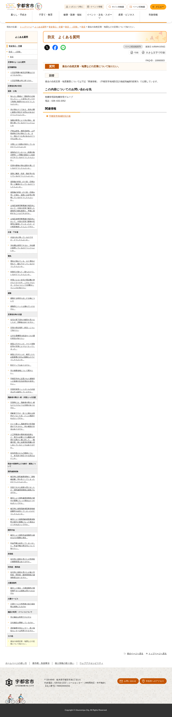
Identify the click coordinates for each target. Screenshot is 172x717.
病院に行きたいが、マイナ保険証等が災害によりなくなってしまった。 (22, 346)
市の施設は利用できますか (20, 617)
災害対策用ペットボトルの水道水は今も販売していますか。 (22, 390)
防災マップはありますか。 (20, 365)
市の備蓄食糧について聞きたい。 (21, 372)
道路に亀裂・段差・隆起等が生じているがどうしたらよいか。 (22, 175)
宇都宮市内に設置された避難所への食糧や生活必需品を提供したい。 (22, 381)
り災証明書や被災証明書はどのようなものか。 (22, 73)
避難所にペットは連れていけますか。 (22, 307)
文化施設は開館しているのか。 (22, 623)
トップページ (26, 27)
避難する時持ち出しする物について (22, 299)
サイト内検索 (118, 7)
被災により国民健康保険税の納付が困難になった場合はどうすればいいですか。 (22, 500)
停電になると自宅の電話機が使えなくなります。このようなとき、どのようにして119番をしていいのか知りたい (22, 284)
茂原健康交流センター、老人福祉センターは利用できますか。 (22, 629)
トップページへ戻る (157, 653)
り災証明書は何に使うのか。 (21, 81)
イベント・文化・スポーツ (99, 16)
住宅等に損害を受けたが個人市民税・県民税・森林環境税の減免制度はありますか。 (22, 575)
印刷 (136, 52)
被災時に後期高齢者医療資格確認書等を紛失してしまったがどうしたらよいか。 (22, 511)
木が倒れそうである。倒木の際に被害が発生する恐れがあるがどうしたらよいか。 (22, 112)
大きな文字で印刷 (155, 52)
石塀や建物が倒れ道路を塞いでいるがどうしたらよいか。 (22, 166)
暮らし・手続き (19, 14)
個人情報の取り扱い (64, 663)
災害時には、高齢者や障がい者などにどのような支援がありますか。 (22, 405)
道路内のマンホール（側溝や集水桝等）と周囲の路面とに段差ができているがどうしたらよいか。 (22, 156)
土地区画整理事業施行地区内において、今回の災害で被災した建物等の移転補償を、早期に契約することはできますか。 (22, 209)
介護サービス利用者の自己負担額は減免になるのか (22, 605)
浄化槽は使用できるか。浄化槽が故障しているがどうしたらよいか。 (22, 248)
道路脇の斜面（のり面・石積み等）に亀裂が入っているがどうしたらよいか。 (22, 184)
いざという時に (76, 7)
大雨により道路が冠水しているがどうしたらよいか (22, 145)
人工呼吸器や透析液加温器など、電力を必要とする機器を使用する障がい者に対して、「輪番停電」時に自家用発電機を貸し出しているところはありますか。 (22, 441)
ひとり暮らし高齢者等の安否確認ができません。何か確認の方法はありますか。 (22, 426)
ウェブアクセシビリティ (91, 663)
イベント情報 (96, 7)
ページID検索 (139, 7)
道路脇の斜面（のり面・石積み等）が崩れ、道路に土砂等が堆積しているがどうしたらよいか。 (22, 196)
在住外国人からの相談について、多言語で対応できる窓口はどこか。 (22, 455)
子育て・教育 (46, 14)
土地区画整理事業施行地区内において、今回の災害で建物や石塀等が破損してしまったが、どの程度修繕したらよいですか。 (22, 223)
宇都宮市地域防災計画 (60, 116)
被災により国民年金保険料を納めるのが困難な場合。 (22, 536)
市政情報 (153, 14)
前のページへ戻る (135, 653)
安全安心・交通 (56, 27)
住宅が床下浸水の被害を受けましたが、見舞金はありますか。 (22, 321)
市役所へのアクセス (155, 681)
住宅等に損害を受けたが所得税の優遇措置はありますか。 (22, 560)
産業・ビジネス (126, 14)
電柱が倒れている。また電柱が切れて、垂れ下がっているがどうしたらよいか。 (22, 263)
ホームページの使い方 (16, 663)
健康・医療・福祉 (72, 14)
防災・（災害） (72, 27)
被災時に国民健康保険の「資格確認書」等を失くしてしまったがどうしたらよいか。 (22, 479)
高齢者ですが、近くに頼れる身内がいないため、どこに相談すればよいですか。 (22, 415)
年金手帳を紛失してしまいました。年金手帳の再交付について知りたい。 (22, 545)
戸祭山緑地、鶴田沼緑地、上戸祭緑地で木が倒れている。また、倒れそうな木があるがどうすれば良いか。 (22, 135)
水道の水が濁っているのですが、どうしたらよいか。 (21, 238)
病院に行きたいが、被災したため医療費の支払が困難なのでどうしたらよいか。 (22, 357)
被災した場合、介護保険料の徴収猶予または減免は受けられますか (22, 590)
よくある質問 (40, 27)
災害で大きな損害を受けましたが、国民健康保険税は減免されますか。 (22, 490)
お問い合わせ (130, 681)
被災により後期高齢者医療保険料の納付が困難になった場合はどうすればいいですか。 (22, 522)
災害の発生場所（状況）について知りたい (22, 329)
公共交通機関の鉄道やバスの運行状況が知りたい (22, 337)
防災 (83, 27)
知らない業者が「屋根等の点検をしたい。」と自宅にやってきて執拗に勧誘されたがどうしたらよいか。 (22, 100)
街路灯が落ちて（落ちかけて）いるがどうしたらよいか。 (22, 273)
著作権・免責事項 (40, 663)
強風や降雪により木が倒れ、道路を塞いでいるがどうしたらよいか (22, 122)
